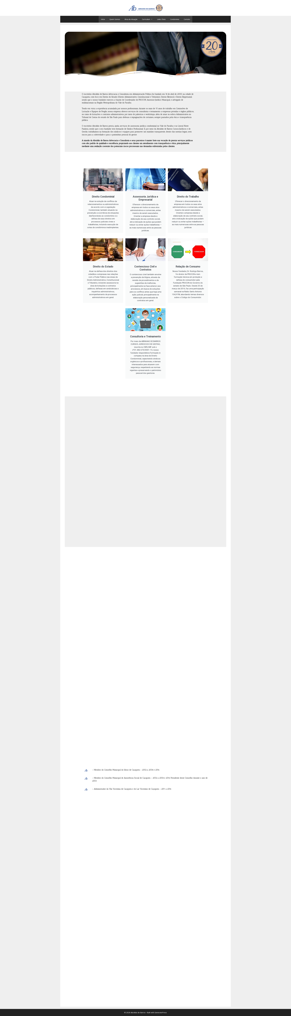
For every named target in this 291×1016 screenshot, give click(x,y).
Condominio (174, 19)
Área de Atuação (131, 19)
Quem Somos (114, 19)
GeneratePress (161, 1012)
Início (103, 19)
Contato (187, 19)
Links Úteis (161, 19)
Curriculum (146, 19)
